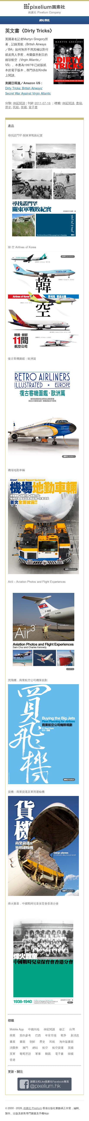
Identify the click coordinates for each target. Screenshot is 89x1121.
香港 (12, 1060)
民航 (16, 107)
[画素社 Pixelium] (44, 6)
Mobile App (17, 1029)
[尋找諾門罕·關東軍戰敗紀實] (43, 190)
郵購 (48, 1054)
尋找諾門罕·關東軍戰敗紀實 (25, 135)
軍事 (38, 1054)
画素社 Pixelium (32, 1108)
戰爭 (63, 1035)
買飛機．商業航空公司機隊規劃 (27, 680)
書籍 (79, 103)
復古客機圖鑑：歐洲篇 (22, 358)
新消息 (75, 1035)
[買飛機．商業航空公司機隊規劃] (43, 734)
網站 (35, 1047)
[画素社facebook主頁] (44, 1084)
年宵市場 (50, 1035)
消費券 (14, 1047)
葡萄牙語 (25, 1054)
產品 (11, 125)
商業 (12, 1035)
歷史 (8, 107)
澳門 (25, 1047)
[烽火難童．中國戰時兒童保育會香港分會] (43, 958)
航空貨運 (58, 1047)
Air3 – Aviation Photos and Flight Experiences (37, 582)
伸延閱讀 (19, 103)
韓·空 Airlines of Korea (22, 247)
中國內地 (33, 1029)
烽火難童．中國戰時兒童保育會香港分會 (33, 903)
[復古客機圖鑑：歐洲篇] (43, 413)
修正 (62, 1029)
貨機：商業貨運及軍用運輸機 (26, 792)
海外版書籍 (66, 1041)
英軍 (12, 1054)
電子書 (33, 107)
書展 (12, 1041)
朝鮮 (32, 1041)
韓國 (70, 1054)
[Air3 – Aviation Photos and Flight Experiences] (43, 629)
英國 (24, 107)
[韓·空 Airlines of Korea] (43, 301)
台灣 (72, 1029)
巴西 (38, 1035)
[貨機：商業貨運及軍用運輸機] (43, 846)
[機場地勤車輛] (43, 524)
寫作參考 (25, 1035)
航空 (45, 1047)
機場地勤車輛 (16, 470)
